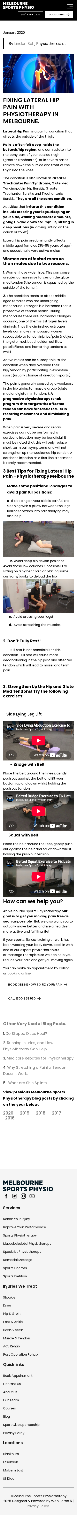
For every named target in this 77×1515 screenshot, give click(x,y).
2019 (24, 1113)
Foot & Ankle (13, 1321)
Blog (6, 1416)
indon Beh (25, 43)
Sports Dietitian (15, 1276)
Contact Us (12, 1384)
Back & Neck (13, 1330)
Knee (7, 1305)
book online (57, 14)
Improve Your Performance (24, 1227)
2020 (8, 1113)
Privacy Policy (13, 1433)
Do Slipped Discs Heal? (26, 1033)
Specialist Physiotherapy (22, 1251)
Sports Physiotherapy (20, 1235)
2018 (40, 1113)
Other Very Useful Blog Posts (34, 1024)
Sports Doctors (15, 1268)
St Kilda (8, 1478)
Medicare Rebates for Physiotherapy (40, 1058)
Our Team (11, 1400)
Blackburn (11, 1454)
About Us (10, 1392)
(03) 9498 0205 (30, 14)
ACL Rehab (11, 1346)
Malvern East (13, 1470)
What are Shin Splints (27, 1082)
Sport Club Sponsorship (21, 1424)
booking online (19, 973)
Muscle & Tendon (16, 1338)
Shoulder (10, 1297)
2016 (10, 1118)
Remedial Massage (17, 1259)
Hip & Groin (11, 1313)
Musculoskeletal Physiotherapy (27, 1243)
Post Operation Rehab (20, 1354)
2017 (56, 1113)
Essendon (10, 1462)
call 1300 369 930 (22, 998)
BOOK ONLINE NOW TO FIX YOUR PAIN (35, 984)
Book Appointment (18, 1375)
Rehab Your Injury (16, 1219)
